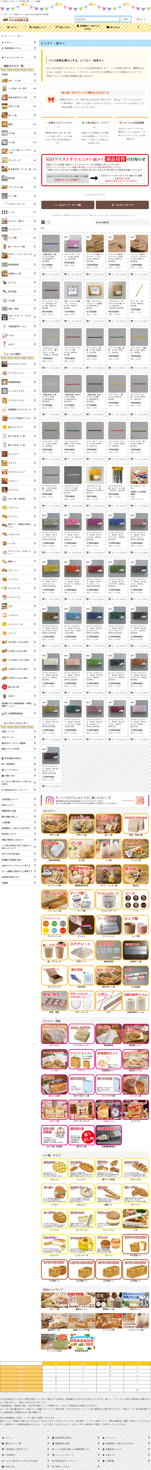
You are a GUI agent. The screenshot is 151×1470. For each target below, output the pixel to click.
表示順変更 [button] (104, 222)
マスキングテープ (122, 204)
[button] (138, 27)
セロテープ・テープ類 (68, 204)
